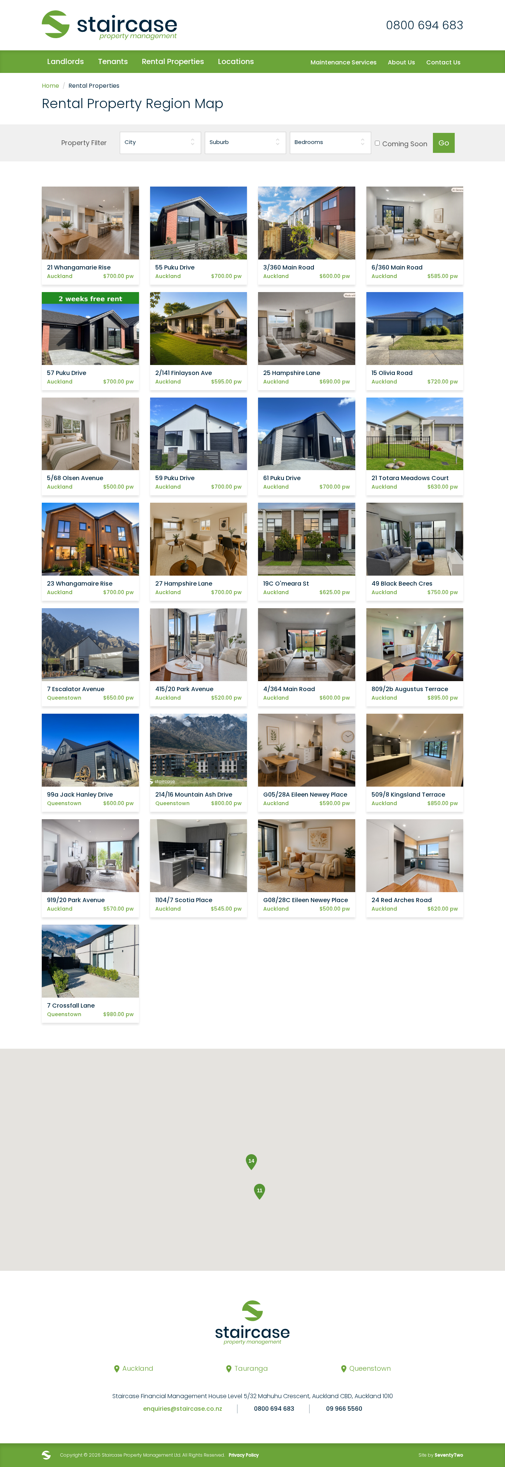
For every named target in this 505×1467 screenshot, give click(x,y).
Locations (236, 61)
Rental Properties (173, 61)
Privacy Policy (244, 1455)
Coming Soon (404, 143)
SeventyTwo (449, 1455)
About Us (401, 62)
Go (443, 143)
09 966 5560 (344, 1408)
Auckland (137, 1368)
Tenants (113, 61)
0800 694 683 (424, 25)
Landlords (65, 61)
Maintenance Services (344, 62)
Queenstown (370, 1368)
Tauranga (251, 1368)
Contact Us (443, 62)
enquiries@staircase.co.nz (182, 1408)
